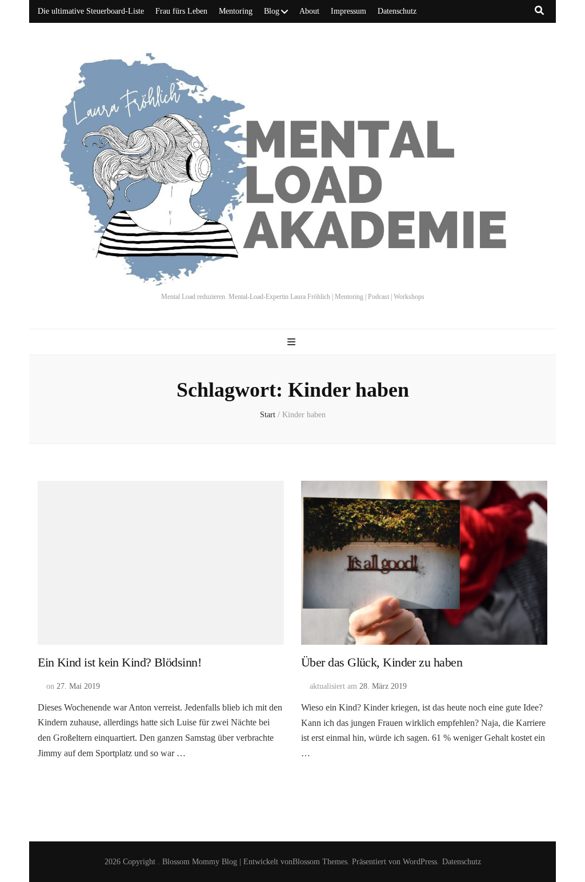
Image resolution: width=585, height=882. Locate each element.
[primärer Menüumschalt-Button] (292, 342)
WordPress (420, 861)
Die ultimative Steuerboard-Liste (91, 11)
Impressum (348, 11)
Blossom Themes (319, 861)
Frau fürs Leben (181, 11)
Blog (271, 11)
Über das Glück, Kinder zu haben (381, 662)
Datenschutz (397, 11)
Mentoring (236, 11)
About (309, 11)
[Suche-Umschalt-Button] (539, 10)
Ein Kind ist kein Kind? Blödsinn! (119, 662)
